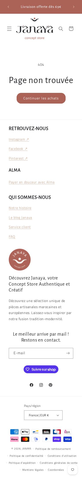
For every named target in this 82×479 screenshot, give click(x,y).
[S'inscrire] (68, 353)
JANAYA (26, 448)
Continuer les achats (41, 98)
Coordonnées (56, 470)
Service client (20, 226)
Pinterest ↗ (18, 158)
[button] (9, 29)
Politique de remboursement (53, 449)
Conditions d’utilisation (62, 456)
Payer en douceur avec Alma (31, 182)
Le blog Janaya (20, 217)
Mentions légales (33, 470)
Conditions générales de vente (58, 463)
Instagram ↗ (19, 139)
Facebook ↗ (18, 148)
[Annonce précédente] (8, 7)
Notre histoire (20, 207)
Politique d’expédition (22, 463)
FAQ (12, 236)
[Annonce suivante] (74, 7)
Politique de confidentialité (26, 456)
